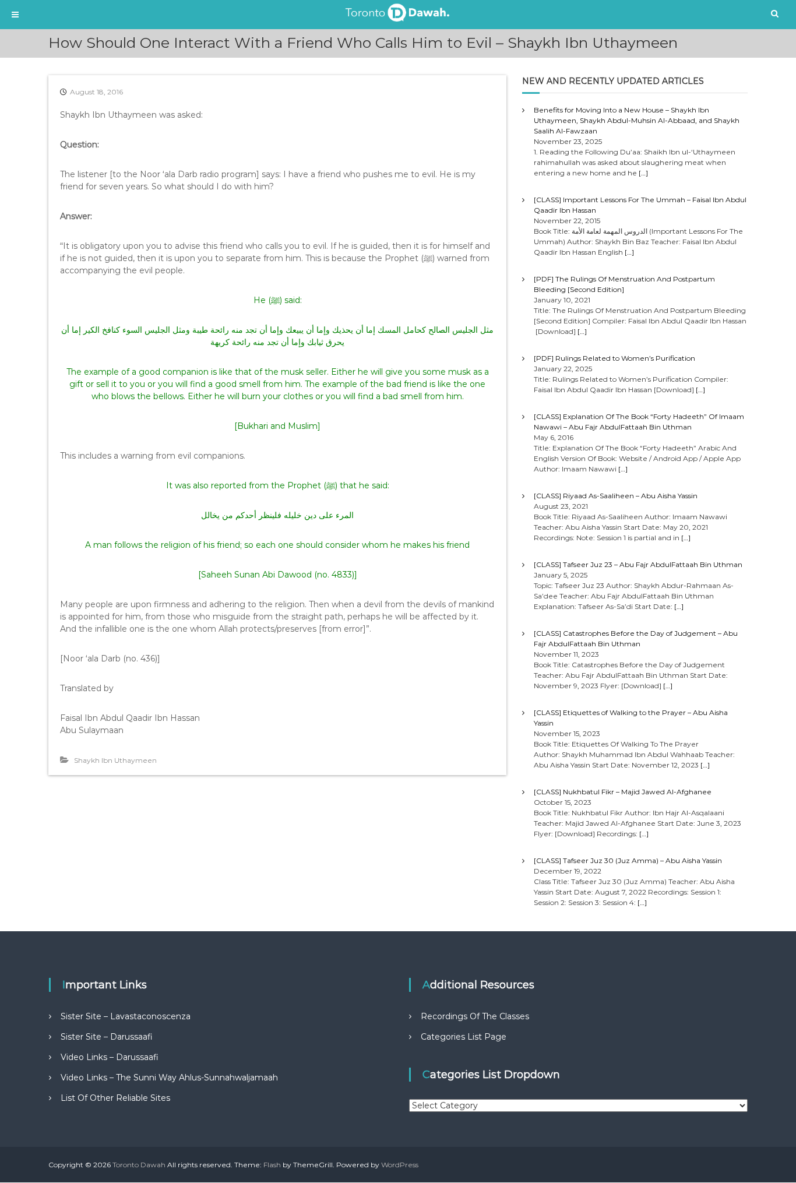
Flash (272, 1164)
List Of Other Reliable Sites (115, 1098)
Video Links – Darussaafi (110, 1057)
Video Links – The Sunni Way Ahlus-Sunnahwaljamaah (169, 1077)
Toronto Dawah (138, 1164)
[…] (643, 172)
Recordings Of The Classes (475, 1016)
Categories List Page (463, 1036)
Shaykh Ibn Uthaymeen (115, 760)
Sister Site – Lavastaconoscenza (126, 1016)
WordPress (399, 1164)
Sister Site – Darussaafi (107, 1036)
